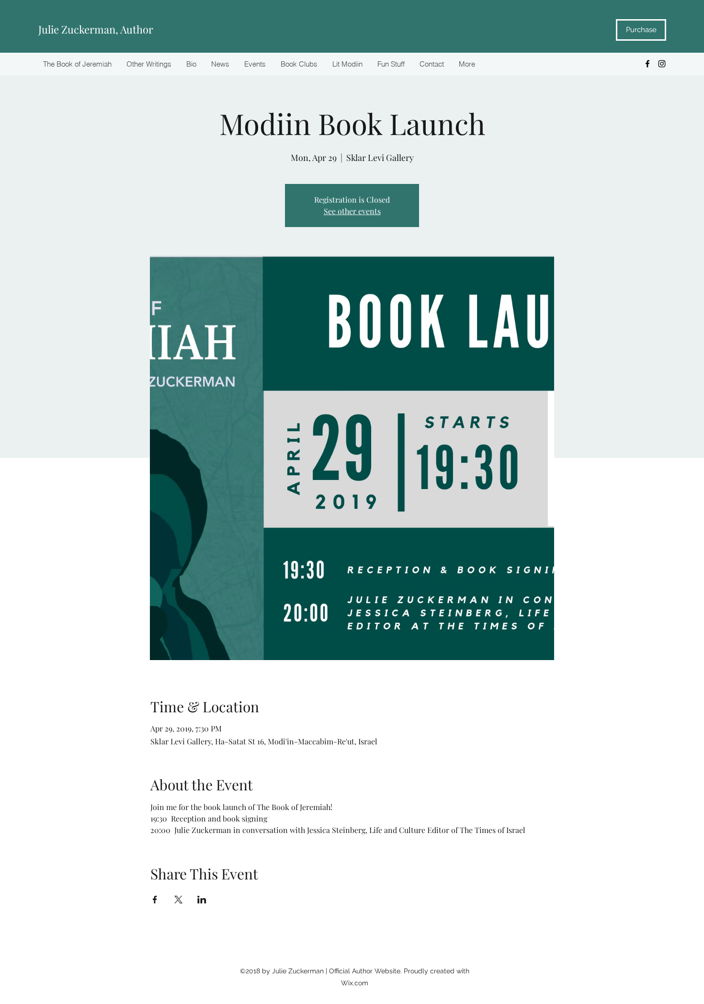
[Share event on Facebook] (154, 899)
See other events (352, 211)
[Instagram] (662, 63)
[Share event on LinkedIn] (201, 899)
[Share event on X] (178, 899)
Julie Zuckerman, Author (95, 29)
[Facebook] (647, 63)
